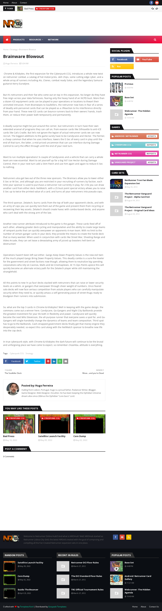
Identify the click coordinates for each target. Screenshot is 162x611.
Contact (23, 2)
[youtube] (157, 3)
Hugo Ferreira (11, 63)
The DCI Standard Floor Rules (86, 576)
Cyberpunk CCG (17, 353)
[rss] (122, 66)
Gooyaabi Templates (57, 606)
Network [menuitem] (53, 39)
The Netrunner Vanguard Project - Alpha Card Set (138, 195)
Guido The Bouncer (28, 589)
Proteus (129, 83)
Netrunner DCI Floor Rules (85, 562)
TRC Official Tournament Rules (87, 589)
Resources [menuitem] (35, 39)
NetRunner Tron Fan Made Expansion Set (139, 182)
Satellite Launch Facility (51, 436)
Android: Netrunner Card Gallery (138, 578)
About (14, 2)
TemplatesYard (26, 606)
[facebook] (151, 3)
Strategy (14, 49)
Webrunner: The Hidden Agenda (137, 112)
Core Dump (79, 436)
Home (6, 2)
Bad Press (29, 8)
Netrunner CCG (132, 153)
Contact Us (154, 606)
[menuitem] (7, 39)
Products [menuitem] (19, 39)
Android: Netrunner (132, 136)
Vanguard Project (132, 162)
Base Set (129, 97)
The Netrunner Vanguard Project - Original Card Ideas (139, 209)
